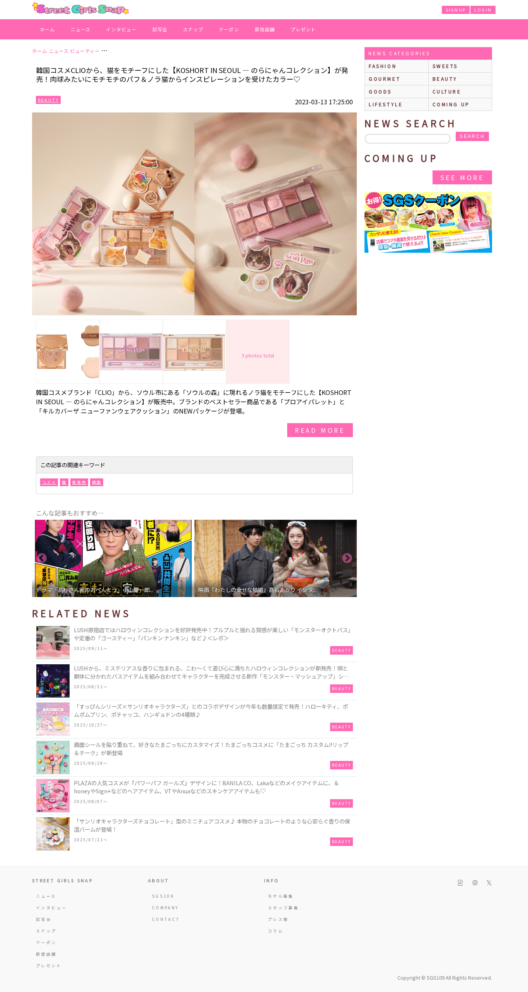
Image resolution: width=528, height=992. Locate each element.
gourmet (384, 78)
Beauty (48, 100)
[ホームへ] (80, 9)
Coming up (451, 104)
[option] (116, 558)
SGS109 (163, 896)
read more (320, 430)
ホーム (47, 29)
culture (447, 91)
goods (380, 91)
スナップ (193, 29)
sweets (445, 66)
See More (462, 177)
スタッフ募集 (283, 907)
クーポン (229, 29)
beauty (445, 78)
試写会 (160, 29)
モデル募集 (281, 896)
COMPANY (165, 907)
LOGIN (483, 10)
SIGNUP (456, 10)
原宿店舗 (265, 29)
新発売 (79, 482)
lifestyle (386, 104)
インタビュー (121, 29)
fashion (383, 66)
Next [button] (347, 558)
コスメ (49, 482)
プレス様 (278, 919)
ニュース (81, 29)
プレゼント (303, 29)
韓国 (96, 482)
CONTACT (166, 919)
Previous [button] (42, 558)
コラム (275, 931)
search (472, 136)
